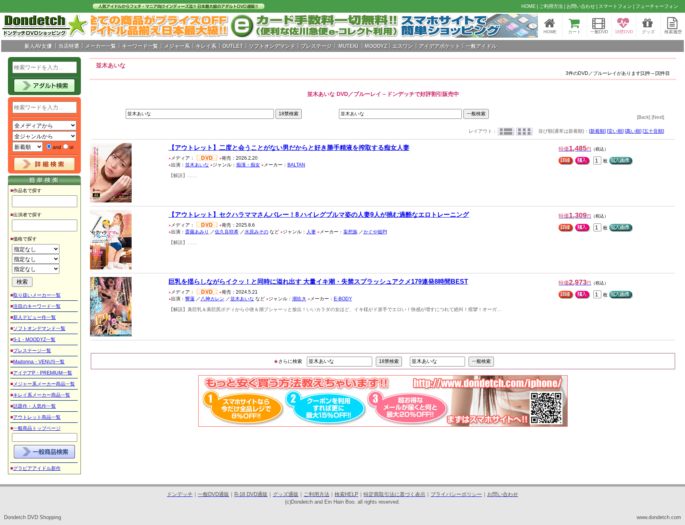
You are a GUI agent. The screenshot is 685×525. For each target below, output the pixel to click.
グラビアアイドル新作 (37, 468)
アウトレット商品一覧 (37, 417)
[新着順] (597, 131)
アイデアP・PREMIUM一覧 (42, 373)
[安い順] (615, 131)
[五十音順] (653, 131)
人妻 (311, 232)
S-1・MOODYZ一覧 (34, 339)
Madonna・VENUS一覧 (39, 362)
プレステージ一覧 (32, 350)
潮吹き (299, 299)
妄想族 (350, 232)
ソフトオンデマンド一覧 (39, 328)
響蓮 (190, 299)
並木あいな (197, 165)
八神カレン (212, 299)
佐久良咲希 (227, 232)
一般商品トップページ (37, 428)
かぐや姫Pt (375, 232)
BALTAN (296, 165)
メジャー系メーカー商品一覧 (44, 384)
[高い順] (633, 131)
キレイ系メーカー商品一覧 (41, 395)
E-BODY (343, 299)
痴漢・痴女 (248, 165)
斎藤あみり (197, 232)
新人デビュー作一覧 (34, 317)
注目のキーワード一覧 (37, 306)
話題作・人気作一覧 (34, 406)
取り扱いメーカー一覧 (37, 295)
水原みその (256, 232)
